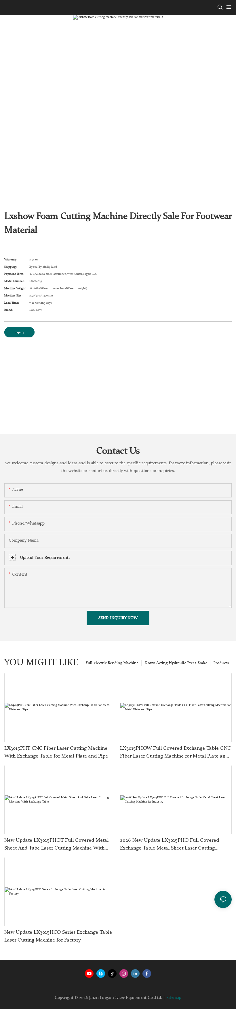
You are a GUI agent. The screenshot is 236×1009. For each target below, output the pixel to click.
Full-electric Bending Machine (111, 663)
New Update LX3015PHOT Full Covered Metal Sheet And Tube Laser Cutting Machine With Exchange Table (56, 845)
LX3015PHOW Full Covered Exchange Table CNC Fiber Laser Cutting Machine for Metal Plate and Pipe (175, 753)
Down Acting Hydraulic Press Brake (175, 663)
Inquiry (19, 332)
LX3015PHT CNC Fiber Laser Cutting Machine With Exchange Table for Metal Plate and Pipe (56, 752)
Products (221, 663)
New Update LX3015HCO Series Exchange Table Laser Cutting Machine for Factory (58, 936)
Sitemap (173, 998)
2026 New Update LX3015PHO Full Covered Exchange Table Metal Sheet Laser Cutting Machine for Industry (169, 845)
